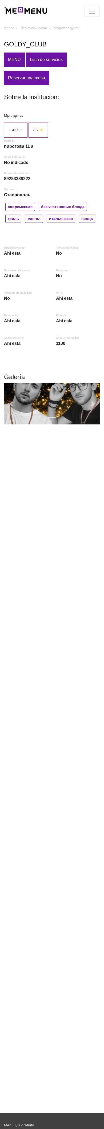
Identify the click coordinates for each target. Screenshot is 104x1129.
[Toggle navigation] (92, 11)
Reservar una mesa (26, 78)
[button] (11, 404)
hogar (9, 28)
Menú (14, 59)
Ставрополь (17, 195)
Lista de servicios (46, 59)
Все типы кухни (34, 28)
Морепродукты (66, 28)
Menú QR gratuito (19, 1125)
